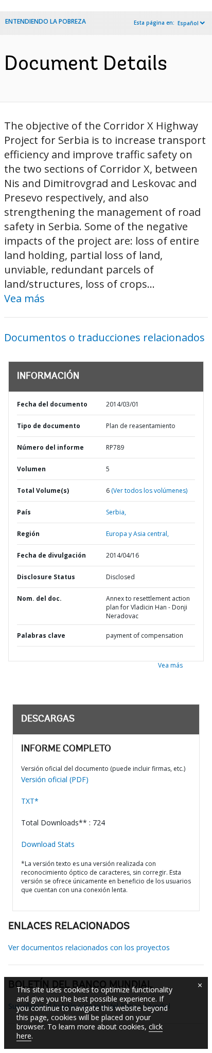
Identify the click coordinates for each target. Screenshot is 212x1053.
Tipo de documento (48, 425)
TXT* (30, 801)
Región (28, 533)
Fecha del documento (52, 404)
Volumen (31, 469)
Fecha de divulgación (51, 555)
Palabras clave (41, 635)
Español (188, 23)
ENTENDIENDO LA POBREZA (45, 21)
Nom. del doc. (39, 598)
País (24, 512)
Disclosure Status (46, 576)
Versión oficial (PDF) (55, 779)
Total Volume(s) (43, 490)
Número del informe (50, 447)
